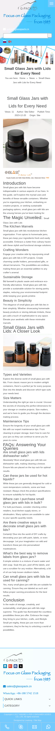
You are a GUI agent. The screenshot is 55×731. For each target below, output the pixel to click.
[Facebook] (15, 666)
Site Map (37, 720)
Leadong (28, 720)
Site (38, 115)
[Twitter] (21, 666)
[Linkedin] (5, 666)
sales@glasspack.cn (18, 29)
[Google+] (10, 666)
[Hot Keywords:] (50, 35)
